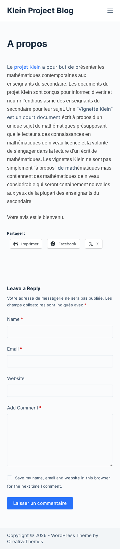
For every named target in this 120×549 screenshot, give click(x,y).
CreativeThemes (25, 541)
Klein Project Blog (40, 10)
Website (16, 378)
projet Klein (27, 67)
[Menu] (110, 10)
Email (14, 349)
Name (15, 319)
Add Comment (24, 408)
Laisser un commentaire (40, 503)
